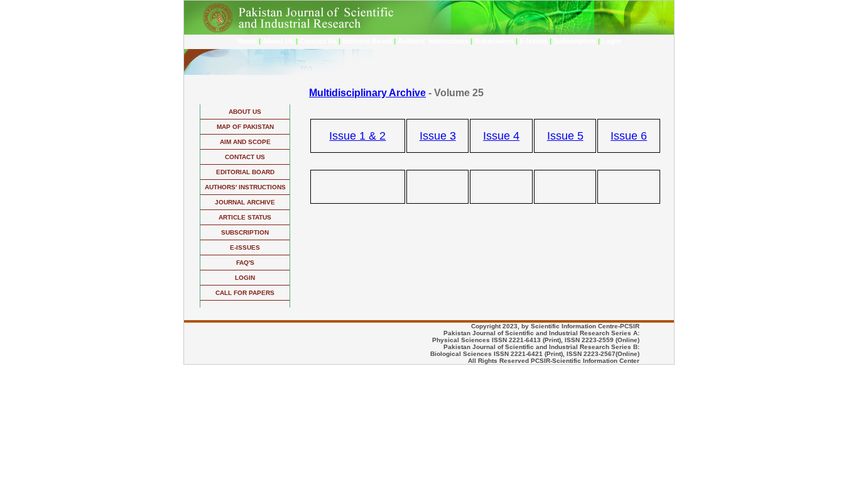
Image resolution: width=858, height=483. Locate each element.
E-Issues (533, 41)
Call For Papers (244, 292)
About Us (278, 41)
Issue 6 (629, 136)
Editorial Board (367, 41)
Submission (494, 41)
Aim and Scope (245, 141)
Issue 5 (565, 136)
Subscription (574, 41)
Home (247, 41)
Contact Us (318, 41)
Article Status (245, 217)
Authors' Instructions (433, 41)
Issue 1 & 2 (357, 136)
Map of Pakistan (245, 126)
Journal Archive (245, 202)
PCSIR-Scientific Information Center (585, 360)
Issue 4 (501, 136)
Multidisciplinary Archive (367, 92)
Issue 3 (438, 136)
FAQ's (245, 262)
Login (611, 41)
